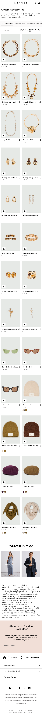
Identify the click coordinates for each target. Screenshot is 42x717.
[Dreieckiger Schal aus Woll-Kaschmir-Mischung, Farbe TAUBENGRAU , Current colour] (23, 533)
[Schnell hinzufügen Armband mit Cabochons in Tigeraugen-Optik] (3, 286)
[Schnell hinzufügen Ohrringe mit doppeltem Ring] (3, 211)
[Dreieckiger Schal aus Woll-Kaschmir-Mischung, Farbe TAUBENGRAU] (2, 533)
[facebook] (15, 688)
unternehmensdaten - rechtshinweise (18, 700)
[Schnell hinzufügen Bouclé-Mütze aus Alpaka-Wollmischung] (24, 441)
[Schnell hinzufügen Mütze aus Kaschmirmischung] (24, 400)
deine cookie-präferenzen (27, 697)
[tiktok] (24, 688)
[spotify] (20, 688)
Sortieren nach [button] (23, 30)
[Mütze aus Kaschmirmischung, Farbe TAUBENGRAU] (2, 451)
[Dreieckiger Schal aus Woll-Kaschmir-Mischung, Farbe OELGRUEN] (26, 533)
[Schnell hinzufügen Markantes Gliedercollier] (24, 59)
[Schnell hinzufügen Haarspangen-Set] (3, 248)
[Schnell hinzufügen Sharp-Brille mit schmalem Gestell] (3, 362)
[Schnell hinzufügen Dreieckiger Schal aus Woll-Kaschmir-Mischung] (3, 523)
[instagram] (10, 688)
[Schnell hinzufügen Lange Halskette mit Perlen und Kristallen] (3, 135)
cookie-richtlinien (11, 697)
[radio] (7, 23)
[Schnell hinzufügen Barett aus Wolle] (3, 482)
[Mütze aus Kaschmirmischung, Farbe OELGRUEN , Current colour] (5, 451)
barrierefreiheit (21, 703)
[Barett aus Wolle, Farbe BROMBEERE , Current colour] (2, 492)
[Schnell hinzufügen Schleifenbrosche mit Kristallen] (24, 324)
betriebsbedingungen (12, 694)
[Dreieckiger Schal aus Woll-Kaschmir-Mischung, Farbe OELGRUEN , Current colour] (5, 533)
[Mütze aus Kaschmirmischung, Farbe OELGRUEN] (26, 410)
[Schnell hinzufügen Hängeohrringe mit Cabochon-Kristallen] (24, 211)
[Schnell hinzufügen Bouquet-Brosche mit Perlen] (3, 324)
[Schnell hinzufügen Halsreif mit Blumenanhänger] (24, 135)
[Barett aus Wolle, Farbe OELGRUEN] (5, 492)
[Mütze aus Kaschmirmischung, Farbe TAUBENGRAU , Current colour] (23, 410)
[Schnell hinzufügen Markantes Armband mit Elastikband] (24, 248)
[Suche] (35, 3)
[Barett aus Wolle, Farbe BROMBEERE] (23, 492)
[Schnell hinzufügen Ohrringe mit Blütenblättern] (3, 173)
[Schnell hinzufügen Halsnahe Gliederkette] (3, 59)
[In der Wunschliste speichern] (19, 65)
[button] (35, 30)
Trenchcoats (17, 608)
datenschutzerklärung (29, 694)
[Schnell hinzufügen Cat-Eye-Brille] (24, 362)
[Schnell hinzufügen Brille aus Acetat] (3, 400)
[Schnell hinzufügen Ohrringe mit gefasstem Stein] (24, 173)
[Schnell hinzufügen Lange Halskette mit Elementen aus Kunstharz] (24, 97)
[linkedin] (29, 688)
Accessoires (7, 30)
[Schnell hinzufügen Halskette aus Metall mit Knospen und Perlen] (3, 97)
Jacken (4, 608)
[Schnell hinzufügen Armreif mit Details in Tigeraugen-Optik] (24, 286)
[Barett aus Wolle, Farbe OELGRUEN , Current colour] (26, 492)
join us (34, 700)
